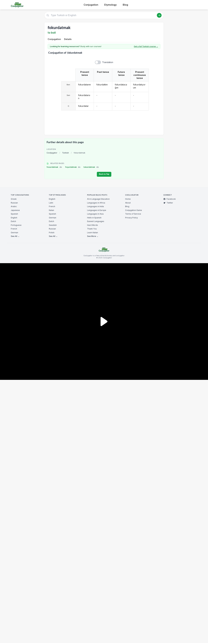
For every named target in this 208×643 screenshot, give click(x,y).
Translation (107, 62)
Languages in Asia (95, 214)
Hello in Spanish (94, 218)
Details (68, 39)
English (14, 218)
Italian (51, 210)
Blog (125, 4)
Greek (14, 199)
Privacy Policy (131, 218)
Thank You (92, 229)
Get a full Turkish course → (146, 46)
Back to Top (104, 174)
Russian (14, 203)
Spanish (14, 214)
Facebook (171, 199)
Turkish (65, 153)
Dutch (13, 221)
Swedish (53, 225)
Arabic (14, 206)
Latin (51, 203)
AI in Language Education (98, 199)
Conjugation (91, 4)
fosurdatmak (54, 167)
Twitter (170, 203)
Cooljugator (52, 153)
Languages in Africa (96, 203)
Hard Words (92, 225)
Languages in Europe (96, 210)
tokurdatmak (91, 167)
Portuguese (16, 225)
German (14, 232)
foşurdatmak (73, 167)
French (14, 229)
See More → (92, 236)
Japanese (15, 210)
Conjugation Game (133, 210)
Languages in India (95, 206)
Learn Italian (92, 232)
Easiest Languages (95, 221)
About (128, 203)
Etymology (110, 4)
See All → (15, 236)
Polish (51, 232)
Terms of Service (133, 214)
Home (128, 199)
